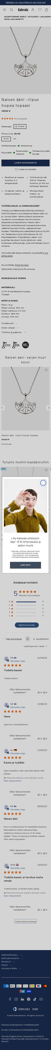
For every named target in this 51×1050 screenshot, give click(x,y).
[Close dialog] (43, 483)
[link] (25, 506)
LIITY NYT (25, 565)
